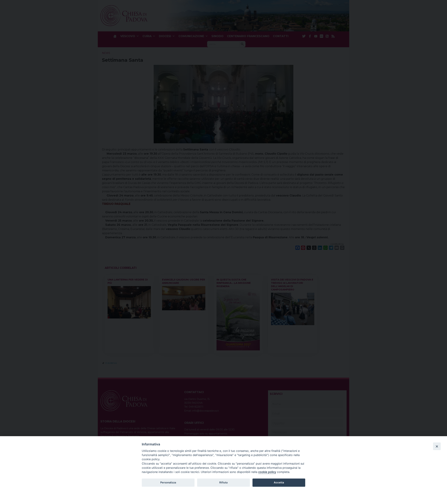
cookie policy (267, 472)
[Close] (437, 446)
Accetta (279, 482)
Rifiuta (223, 482)
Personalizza (168, 482)
